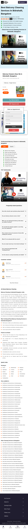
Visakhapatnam (5, 378)
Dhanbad (21, 369)
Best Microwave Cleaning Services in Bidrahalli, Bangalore (13, 471)
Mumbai (4, 371)
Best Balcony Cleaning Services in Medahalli (10, 429)
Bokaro (12, 373)
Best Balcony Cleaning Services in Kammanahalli (11, 389)
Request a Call (15, 104)
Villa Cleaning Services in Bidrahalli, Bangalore (11, 484)
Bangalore (21, 367)
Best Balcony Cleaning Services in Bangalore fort (11, 422)
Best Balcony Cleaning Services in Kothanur (10, 406)
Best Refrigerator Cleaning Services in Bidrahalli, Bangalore (13, 453)
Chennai (12, 369)
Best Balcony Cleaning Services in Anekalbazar (11, 433)
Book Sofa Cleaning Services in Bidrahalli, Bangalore (12, 461)
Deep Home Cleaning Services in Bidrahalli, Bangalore (12, 444)
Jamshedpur (5, 373)
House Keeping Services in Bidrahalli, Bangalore (11, 490)
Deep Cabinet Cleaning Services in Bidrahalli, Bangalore (13, 476)
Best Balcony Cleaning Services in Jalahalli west (11, 435)
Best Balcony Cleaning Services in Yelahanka (11, 418)
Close (13, 130)
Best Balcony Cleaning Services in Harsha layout (11, 404)
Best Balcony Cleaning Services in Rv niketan (11, 437)
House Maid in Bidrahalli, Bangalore (9, 488)
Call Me (14, 126)
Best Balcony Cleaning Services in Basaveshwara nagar (13, 431)
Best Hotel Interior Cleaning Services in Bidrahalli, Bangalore (13, 467)
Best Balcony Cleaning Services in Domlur (10, 412)
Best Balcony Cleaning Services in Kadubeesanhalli (12, 408)
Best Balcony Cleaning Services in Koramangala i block (12, 385)
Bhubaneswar (13, 367)
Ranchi (4, 367)
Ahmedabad (22, 375)
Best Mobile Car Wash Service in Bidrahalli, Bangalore (12, 446)
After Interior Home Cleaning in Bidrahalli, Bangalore (12, 486)
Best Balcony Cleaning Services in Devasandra (11, 410)
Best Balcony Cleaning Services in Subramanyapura (12, 383)
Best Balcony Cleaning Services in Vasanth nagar (11, 395)
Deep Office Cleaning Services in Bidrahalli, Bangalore (12, 442)
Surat (12, 375)
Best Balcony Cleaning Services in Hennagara (11, 391)
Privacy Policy (9, 521)
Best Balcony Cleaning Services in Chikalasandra (11, 420)
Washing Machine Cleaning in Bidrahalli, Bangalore (12, 469)
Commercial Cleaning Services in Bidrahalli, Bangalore (12, 480)
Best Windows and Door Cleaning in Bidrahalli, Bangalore (13, 463)
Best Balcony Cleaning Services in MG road (10, 427)
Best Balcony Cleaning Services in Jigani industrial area (12, 416)
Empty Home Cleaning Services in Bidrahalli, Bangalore (12, 482)
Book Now (20, 95)
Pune (21, 371)
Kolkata (12, 371)
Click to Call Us (15, 100)
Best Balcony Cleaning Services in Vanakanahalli (11, 393)
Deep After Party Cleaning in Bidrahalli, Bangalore (11, 459)
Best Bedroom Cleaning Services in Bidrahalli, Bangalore (13, 478)
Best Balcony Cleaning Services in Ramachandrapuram (12, 397)
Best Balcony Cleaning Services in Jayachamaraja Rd (12, 414)
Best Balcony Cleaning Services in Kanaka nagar (11, 387)
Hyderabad (5, 369)
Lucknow (4, 375)
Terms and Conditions (17, 521)
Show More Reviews (14, 282)
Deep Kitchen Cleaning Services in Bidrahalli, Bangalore (13, 455)
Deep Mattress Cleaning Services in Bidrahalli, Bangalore (13, 457)
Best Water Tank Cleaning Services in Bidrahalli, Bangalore (13, 465)
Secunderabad (22, 373)
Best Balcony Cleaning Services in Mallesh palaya (11, 399)
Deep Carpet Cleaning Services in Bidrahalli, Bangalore (12, 448)
